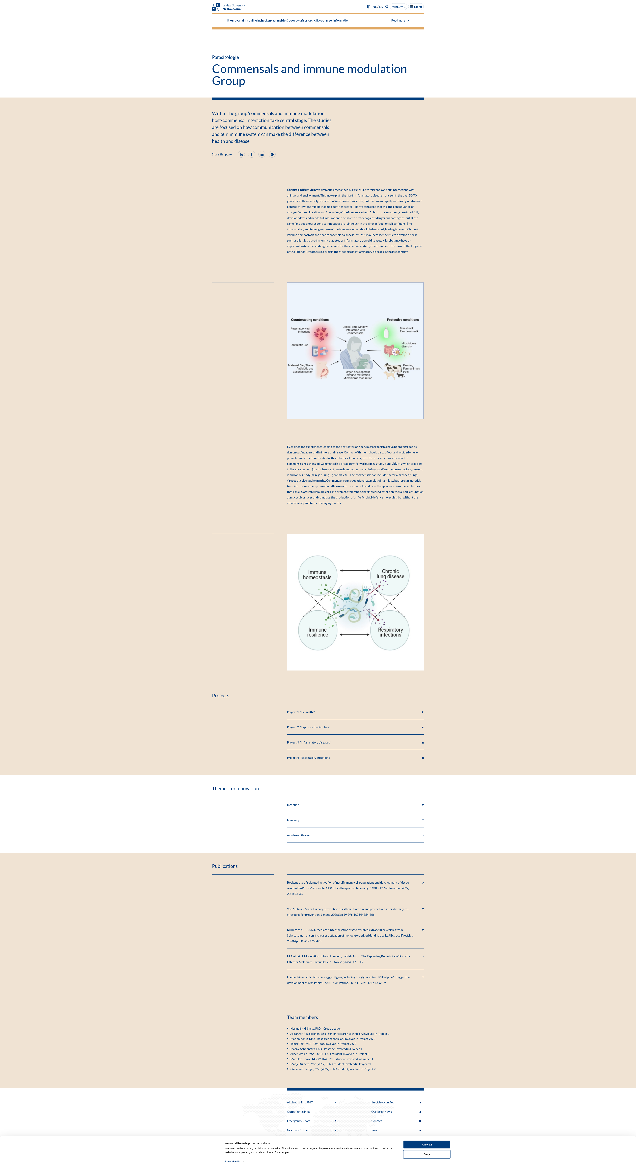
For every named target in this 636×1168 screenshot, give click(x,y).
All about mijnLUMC (300, 1102)
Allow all (427, 1144)
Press (375, 1130)
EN (381, 6)
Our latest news (381, 1111)
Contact (376, 1121)
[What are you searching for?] (387, 6)
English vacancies (382, 1102)
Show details (232, 1161)
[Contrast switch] (368, 6)
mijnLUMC (398, 6)
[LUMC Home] (228, 7)
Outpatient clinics (298, 1111)
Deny (427, 1154)
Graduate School (298, 1130)
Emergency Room (298, 1121)
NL (375, 6)
